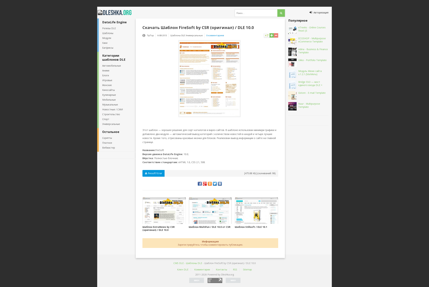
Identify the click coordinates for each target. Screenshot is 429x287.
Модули (106, 38)
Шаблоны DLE (194, 263)
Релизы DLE (109, 28)
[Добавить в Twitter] (215, 184)
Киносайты (108, 90)
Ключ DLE (182, 269)
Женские (107, 85)
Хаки (104, 42)
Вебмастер (108, 147)
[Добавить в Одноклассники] (210, 184)
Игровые (107, 80)
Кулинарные (109, 94)
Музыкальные (110, 104)
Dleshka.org (116, 12)
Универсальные (111, 124)
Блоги (105, 75)
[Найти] (281, 13)
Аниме (105, 70)
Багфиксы (107, 47)
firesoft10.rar (155, 173)
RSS (235, 269)
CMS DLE (178, 263)
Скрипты (107, 137)
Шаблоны (107, 33)
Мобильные (109, 99)
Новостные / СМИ (112, 109)
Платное (107, 142)
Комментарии (202, 269)
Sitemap (247, 269)
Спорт (105, 119)
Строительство (111, 114)
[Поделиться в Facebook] (200, 184)
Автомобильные (111, 65)
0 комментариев (215, 35)
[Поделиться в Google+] (205, 184)
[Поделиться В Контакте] (220, 184)
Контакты (221, 269)
